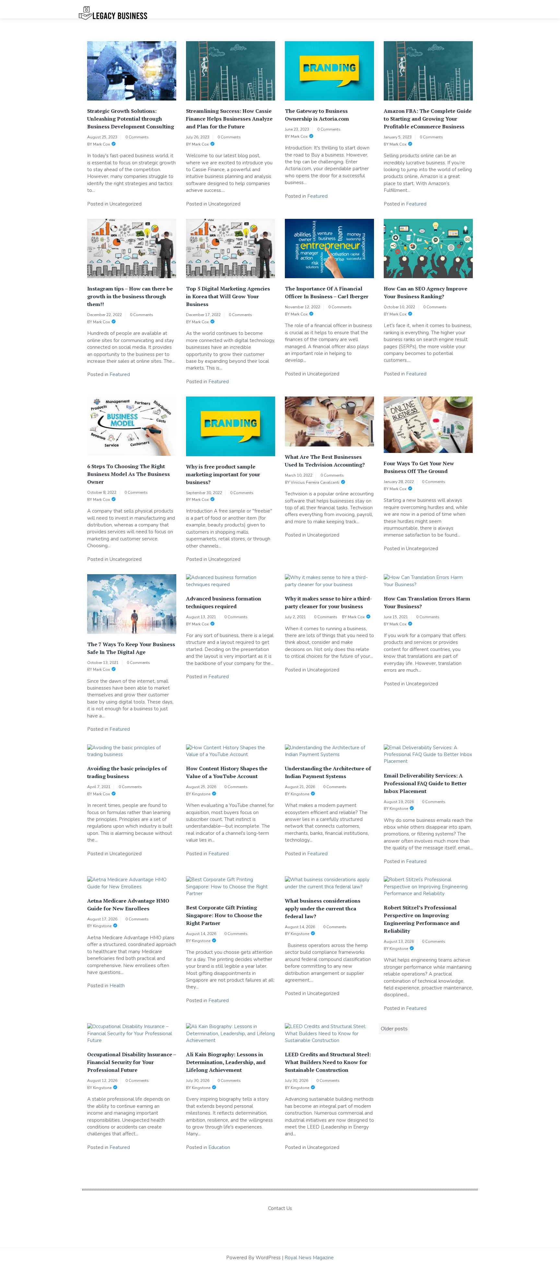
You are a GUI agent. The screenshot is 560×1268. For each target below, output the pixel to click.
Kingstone (201, 794)
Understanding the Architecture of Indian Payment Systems (328, 772)
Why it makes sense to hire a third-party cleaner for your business (328, 602)
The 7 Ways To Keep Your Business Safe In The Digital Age (131, 648)
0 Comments (137, 137)
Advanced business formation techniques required (223, 602)
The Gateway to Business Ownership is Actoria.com (317, 114)
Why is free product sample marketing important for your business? (223, 474)
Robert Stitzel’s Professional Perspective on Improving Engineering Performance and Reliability (422, 919)
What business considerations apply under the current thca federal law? (322, 908)
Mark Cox (101, 144)
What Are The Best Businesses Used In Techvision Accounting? (325, 460)
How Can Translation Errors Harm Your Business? (427, 602)
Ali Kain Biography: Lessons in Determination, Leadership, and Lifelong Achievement (225, 1062)
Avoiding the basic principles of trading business (127, 772)
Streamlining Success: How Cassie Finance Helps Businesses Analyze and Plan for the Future (229, 118)
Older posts (394, 1028)
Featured (317, 196)
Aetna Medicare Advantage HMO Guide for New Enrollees (128, 904)
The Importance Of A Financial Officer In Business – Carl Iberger (326, 292)
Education (219, 1147)
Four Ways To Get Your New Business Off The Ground (419, 467)
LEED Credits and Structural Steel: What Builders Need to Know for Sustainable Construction (328, 1062)
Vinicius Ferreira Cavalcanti (315, 482)
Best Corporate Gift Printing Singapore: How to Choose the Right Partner (224, 915)
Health (117, 985)
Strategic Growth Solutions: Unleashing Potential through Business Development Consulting (130, 118)
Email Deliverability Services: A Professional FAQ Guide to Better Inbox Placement (425, 783)
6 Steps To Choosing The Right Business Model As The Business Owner (128, 474)
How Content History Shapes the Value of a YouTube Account (226, 772)
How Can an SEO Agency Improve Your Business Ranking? (425, 292)
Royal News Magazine (309, 1257)
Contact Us (280, 1208)
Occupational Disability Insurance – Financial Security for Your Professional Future (131, 1062)
